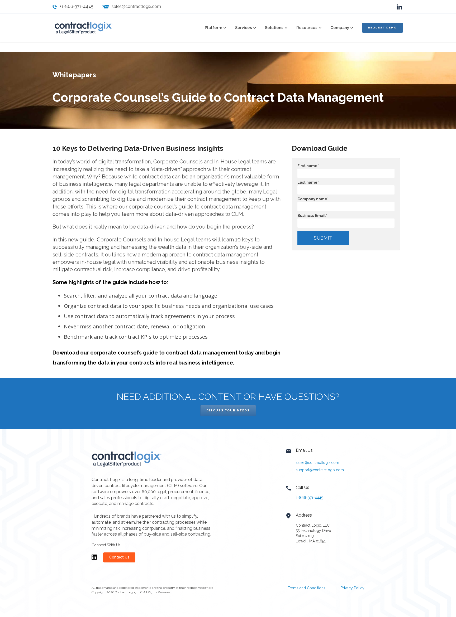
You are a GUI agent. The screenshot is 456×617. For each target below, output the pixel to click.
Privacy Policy (352, 588)
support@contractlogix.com (320, 470)
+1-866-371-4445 (76, 6)
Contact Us (119, 557)
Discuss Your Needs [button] (228, 410)
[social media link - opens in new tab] (399, 6)
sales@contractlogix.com (136, 6)
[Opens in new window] (94, 560)
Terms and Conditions (306, 588)
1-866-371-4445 (309, 497)
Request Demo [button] (382, 27)
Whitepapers (74, 75)
